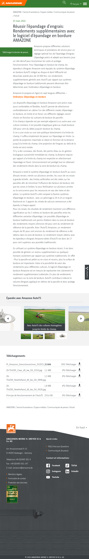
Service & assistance (31, 12)
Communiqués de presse (64, 12)
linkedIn (74, 471)
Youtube (55, 477)
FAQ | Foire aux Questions (58, 446)
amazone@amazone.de (23, 468)
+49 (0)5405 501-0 (23, 459)
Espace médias (47, 12)
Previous (8, 318)
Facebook (56, 465)
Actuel (16, 15)
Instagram (56, 471)
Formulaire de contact (17, 478)
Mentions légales (15, 474)
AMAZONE (17, 12)
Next (81, 318)
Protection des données (17, 482)
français (76, 4)
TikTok (74, 465)
